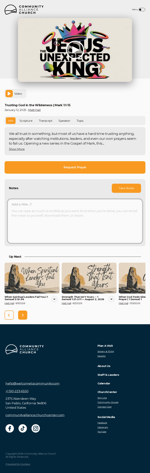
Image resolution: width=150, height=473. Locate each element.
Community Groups (108, 402)
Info (10, 120)
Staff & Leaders (108, 374)
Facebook (102, 422)
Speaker (64, 120)
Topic (80, 120)
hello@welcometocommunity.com (32, 383)
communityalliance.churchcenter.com (35, 415)
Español (102, 356)
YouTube (102, 431)
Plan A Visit (105, 345)
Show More (17, 149)
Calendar (104, 383)
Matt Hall (34, 110)
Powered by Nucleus (17, 464)
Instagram (103, 427)
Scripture (26, 120)
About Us (104, 366)
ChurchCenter (107, 392)
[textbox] (75, 221)
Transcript (45, 120)
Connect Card (104, 407)
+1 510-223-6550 (16, 391)
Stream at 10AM (106, 351)
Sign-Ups (102, 398)
